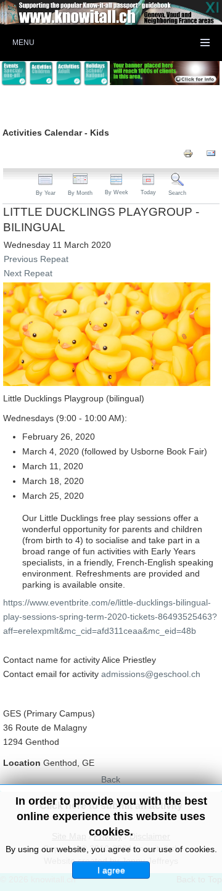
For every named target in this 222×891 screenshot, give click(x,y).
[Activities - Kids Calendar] (42, 73)
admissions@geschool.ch (150, 674)
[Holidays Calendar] (96, 73)
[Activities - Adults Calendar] (69, 73)
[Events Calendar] (14, 73)
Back (110, 779)
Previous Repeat (36, 259)
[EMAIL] (211, 153)
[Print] (188, 153)
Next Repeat (28, 273)
